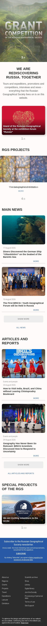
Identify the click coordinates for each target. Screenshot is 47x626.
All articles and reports (21, 473)
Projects (5, 588)
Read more (24, 623)
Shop (27, 581)
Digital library (29, 588)
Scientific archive (31, 577)
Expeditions (6, 596)
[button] (17, 58)
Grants (4, 585)
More (21, 191)
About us (5, 577)
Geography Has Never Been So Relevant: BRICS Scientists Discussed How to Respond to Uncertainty (19, 447)
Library (27, 585)
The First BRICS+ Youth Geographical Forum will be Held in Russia (23, 304)
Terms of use (30, 602)
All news (20, 328)
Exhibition (5, 603)
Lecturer (5, 600)
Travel (4, 592)
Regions (5, 581)
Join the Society (31, 592)
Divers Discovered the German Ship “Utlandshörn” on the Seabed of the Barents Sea (22, 254)
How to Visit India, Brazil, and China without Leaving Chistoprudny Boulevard (22, 391)
